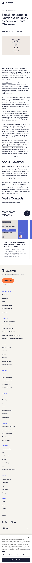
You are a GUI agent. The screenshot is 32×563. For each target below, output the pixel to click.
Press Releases (12, 10)
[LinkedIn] (12, 522)
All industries (5, 417)
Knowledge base (6, 479)
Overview (4, 294)
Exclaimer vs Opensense (8, 331)
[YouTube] (15, 522)
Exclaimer (22, 68)
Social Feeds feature (7, 144)
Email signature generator (8, 469)
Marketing (4, 400)
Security (4, 354)
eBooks (4, 459)
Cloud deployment (7, 377)
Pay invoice (5, 489)
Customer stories (6, 449)
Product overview (6, 347)
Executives (5, 413)
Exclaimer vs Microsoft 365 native (11, 335)
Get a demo (5, 298)
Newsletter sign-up (7, 308)
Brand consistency (7, 433)
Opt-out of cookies (16, 559)
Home (3, 10)
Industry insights (6, 462)
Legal (3, 486)
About (3, 501)
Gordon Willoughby (7, 83)
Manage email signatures (8, 426)
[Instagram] (6, 522)
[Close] (29, 538)
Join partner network (7, 305)
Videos (3, 466)
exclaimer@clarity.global (13, 202)
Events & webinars (7, 456)
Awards (4, 512)
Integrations (5, 350)
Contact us (5, 482)
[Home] (7, 3)
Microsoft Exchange (7, 364)
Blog (3, 452)
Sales (3, 406)
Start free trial (8, 281)
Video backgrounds (7, 387)
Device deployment (7, 381)
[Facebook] (3, 522)
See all (27, 213)
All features (5, 374)
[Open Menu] (29, 3)
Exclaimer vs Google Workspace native (12, 338)
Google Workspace (7, 361)
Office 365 (4, 357)
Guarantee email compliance (9, 430)
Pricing (3, 301)
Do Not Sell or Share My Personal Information (16, 555)
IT (2, 396)
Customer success (7, 410)
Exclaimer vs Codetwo (8, 325)
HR (2, 403)
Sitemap (4, 493)
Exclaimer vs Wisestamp (8, 321)
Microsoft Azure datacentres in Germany (12, 146)
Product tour (5, 312)
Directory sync (6, 384)
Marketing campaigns (7, 437)
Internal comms (6, 440)
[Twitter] (9, 522)
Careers (4, 508)
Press (3, 505)
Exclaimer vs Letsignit (7, 328)
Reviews (4, 515)
